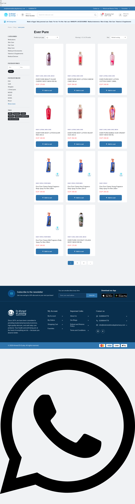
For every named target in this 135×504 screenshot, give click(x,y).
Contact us (96, 8)
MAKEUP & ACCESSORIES (79, 21)
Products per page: (39, 37)
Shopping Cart (53, 324)
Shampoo (16, 113)
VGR (9, 84)
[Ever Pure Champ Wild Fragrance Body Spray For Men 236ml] (48, 219)
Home (10, 27)
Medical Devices (13, 56)
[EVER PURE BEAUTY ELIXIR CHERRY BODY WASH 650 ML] (48, 59)
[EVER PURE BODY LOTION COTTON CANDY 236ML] (112, 59)
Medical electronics (94, 21)
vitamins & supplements (21, 116)
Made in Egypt (31, 21)
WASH (52, 76)
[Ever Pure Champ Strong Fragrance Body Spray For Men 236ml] (112, 166)
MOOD (10, 92)
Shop (15, 27)
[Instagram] (98, 331)
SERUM (11, 116)
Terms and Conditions (77, 330)
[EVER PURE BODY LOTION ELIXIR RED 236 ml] (48, 112)
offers (10, 113)
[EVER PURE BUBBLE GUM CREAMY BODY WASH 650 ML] (112, 112)
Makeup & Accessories (15, 51)
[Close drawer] (1, 5)
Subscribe (91, 295)
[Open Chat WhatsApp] (67, 503)
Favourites (125, 8)
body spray (40, 183)
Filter (10, 71)
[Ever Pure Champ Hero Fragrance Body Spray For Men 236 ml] (80, 166)
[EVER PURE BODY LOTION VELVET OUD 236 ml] (80, 112)
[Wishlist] (59, 90)
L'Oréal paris (12, 89)
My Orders (51, 320)
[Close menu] (1, 1)
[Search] (95, 15)
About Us (73, 316)
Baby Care (11, 48)
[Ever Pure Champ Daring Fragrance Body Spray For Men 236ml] (48, 166)
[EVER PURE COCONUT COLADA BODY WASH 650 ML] (80, 219)
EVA (9, 81)
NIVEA (10, 98)
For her (55, 21)
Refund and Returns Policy (110, 8)
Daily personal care (42, 21)
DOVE (10, 95)
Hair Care (11, 45)
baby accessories (13, 119)
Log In (125, 15)
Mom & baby (104, 21)
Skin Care (112, 21)
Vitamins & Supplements (123, 21)
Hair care (67, 21)
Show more (11, 104)
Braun (10, 101)
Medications (11, 39)
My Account (52, 316)
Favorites (51, 328)
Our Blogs (73, 320)
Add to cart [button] (48, 90)
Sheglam (10, 87)
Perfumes (47, 183)
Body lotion (72, 76)
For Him (61, 21)
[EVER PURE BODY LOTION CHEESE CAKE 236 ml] (80, 59)
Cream (23, 113)
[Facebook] (103, 331)
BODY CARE (39, 76)
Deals (51, 21)
